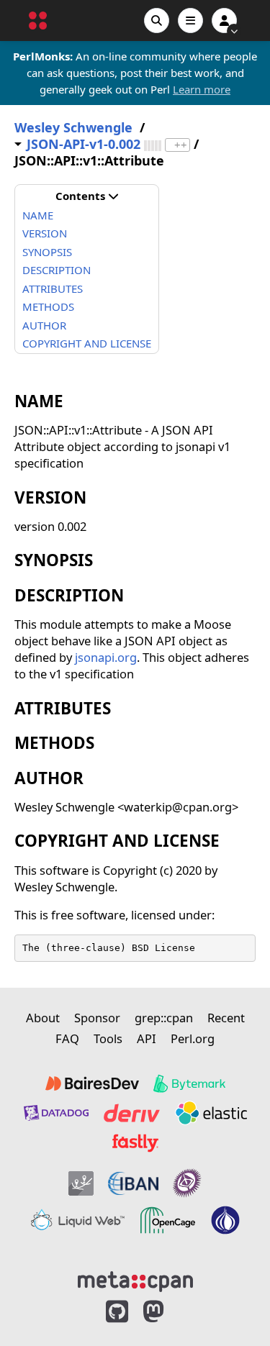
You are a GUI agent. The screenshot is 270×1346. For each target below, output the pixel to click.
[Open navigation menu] (190, 20)
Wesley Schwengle (73, 127)
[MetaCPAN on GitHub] (117, 1311)
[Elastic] (211, 1113)
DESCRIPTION (56, 270)
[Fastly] (135, 1143)
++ (180, 145)
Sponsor (97, 1017)
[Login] (224, 20)
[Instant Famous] (187, 1183)
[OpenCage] (168, 1220)
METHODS (48, 306)
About (43, 1017)
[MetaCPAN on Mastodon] (168, 1311)
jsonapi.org (106, 657)
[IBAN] (133, 1183)
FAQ (67, 1038)
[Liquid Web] (78, 1220)
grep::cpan (164, 1017)
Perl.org (193, 1038)
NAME (37, 215)
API (146, 1038)
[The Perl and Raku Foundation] (225, 1220)
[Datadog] (56, 1113)
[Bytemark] (189, 1083)
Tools (108, 1038)
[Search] (157, 20)
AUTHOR (44, 325)
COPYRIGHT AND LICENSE (86, 343)
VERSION (44, 233)
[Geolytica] (81, 1183)
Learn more (201, 89)
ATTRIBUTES (52, 288)
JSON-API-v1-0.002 (83, 144)
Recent (226, 1017)
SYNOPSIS (47, 252)
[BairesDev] (92, 1083)
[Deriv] (132, 1113)
